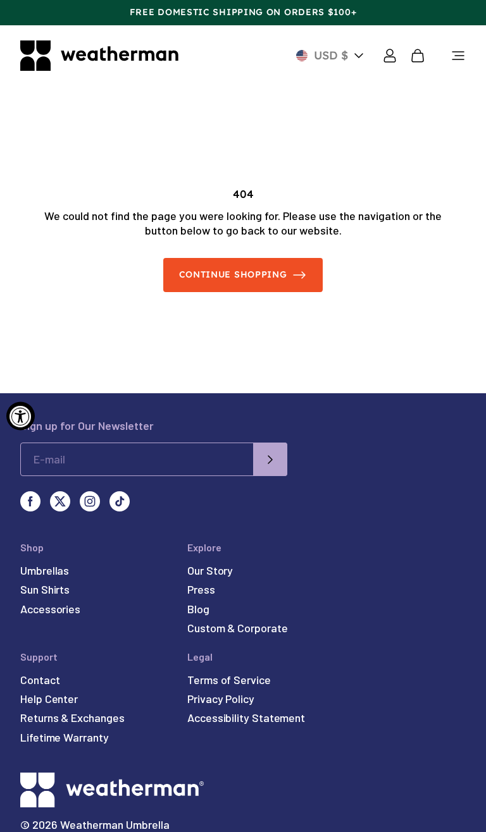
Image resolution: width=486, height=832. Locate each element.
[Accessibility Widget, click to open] (20, 416)
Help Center (49, 699)
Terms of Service (229, 680)
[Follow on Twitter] (60, 501)
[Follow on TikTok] (119, 501)
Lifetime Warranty (64, 737)
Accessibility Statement (246, 718)
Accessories (50, 609)
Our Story (210, 570)
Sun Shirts (45, 589)
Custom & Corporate (237, 628)
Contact (39, 680)
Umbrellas (44, 570)
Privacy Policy (220, 699)
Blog (198, 609)
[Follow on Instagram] (90, 501)
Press (201, 589)
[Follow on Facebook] (30, 501)
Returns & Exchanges (72, 718)
